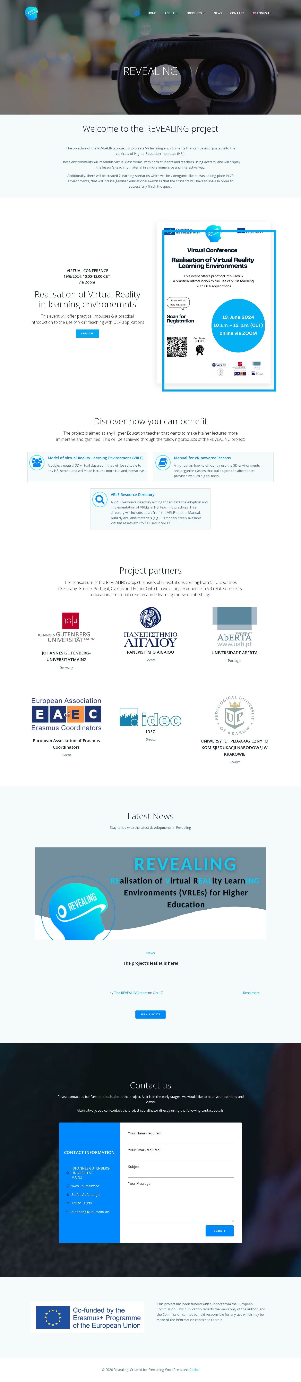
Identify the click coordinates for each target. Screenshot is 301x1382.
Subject (133, 1166)
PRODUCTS (194, 13)
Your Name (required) (145, 1133)
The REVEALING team (130, 993)
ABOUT (170, 13)
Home (152, 13)
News (150, 953)
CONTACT (237, 13)
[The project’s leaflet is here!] (150, 893)
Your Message (139, 1183)
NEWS (218, 13)
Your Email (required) (144, 1150)
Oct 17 (158, 993)
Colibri (194, 1369)
